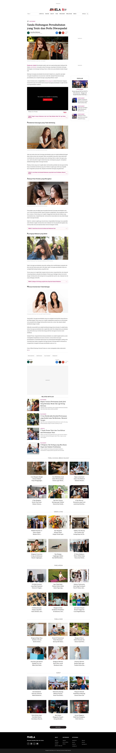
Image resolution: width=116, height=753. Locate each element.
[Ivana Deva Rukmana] (28, 33)
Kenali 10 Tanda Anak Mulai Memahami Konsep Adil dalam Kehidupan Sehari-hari (58, 639)
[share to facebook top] (57, 33)
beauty (52, 13)
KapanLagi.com (84, 744)
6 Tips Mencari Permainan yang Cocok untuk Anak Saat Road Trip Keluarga (79, 502)
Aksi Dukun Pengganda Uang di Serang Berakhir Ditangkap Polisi (58, 717)
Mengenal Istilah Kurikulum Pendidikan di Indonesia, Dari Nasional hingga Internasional (58, 609)
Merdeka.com (74, 746)
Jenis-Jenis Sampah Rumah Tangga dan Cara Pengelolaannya (79, 609)
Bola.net (73, 742)
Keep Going (58, 727)
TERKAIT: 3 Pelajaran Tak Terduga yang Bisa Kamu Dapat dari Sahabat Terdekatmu (44, 281)
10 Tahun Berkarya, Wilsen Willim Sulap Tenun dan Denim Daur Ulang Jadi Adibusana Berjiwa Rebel (79, 555)
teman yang (49, 81)
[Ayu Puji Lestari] (31, 362)
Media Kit (64, 740)
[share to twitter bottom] (60, 362)
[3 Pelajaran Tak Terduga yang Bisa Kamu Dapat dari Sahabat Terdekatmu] (33, 448)
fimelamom (62, 13)
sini (28, 350)
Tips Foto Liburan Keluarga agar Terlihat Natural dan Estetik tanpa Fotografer (58, 502)
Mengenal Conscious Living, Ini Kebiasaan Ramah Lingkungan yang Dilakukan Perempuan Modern (36, 555)
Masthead (56, 742)
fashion (47, 13)
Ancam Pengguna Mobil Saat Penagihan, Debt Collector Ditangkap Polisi (79, 717)
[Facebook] (28, 743)
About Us (56, 740)
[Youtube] (37, 743)
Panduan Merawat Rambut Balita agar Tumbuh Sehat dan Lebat (79, 663)
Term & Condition (65, 742)
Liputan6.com (74, 740)
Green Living (58, 511)
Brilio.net (83, 742)
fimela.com (53, 750)
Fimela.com (74, 744)
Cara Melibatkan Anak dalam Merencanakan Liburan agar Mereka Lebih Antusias (58, 478)
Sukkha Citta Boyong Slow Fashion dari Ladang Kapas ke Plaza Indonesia (79, 532)
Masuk (84, 13)
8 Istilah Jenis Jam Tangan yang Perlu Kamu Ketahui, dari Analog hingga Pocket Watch (36, 609)
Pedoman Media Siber (58, 745)
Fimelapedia (58, 565)
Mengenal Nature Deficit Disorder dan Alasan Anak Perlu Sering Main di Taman (79, 639)
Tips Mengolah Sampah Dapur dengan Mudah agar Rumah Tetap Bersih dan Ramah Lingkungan (58, 532)
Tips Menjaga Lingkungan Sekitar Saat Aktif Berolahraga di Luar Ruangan (58, 555)
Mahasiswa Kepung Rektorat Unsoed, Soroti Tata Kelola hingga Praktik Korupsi (58, 693)
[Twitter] (34, 743)
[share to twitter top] (60, 33)
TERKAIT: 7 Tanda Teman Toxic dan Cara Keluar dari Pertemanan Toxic (42, 228)
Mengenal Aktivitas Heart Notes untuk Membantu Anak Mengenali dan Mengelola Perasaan (58, 663)
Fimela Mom (58, 619)
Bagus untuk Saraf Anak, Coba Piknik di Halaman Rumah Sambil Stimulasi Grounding (79, 478)
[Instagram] (31, 743)
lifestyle (41, 13)
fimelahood (69, 13)
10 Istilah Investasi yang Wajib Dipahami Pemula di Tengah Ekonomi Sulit (36, 586)
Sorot (58, 672)
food (57, 13)
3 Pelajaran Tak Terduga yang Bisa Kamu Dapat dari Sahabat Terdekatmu (53, 446)
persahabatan (33, 67)
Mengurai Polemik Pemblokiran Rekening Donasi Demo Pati (79, 693)
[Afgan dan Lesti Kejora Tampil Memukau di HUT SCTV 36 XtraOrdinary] (74, 108)
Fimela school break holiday (58, 458)
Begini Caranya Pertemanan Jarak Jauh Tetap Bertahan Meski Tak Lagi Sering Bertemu (53, 404)
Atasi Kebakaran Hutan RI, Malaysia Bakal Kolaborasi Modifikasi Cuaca (37, 693)
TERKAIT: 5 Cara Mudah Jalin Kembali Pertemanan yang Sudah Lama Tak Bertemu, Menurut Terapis (46, 173)
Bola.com (83, 740)
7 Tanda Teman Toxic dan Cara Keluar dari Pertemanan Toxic (52, 431)
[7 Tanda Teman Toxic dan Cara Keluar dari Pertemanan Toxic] (33, 433)
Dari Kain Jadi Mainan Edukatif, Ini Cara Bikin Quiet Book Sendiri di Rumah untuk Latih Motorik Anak (37, 663)
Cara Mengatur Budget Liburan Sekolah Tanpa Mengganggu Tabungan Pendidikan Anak (37, 478)
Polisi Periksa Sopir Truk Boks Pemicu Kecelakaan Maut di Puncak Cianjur (36, 717)
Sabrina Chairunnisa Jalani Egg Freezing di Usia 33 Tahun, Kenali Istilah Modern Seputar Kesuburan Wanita (79, 586)
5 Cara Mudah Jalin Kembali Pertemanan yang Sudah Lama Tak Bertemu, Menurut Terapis (53, 418)
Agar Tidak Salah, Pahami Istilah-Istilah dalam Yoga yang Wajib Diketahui (58, 586)
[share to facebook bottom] (57, 362)
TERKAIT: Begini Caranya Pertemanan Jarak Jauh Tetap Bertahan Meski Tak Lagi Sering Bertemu (46, 117)
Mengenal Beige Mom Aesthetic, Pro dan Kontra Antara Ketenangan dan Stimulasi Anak (36, 639)
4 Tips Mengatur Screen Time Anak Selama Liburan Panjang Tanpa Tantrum (36, 502)
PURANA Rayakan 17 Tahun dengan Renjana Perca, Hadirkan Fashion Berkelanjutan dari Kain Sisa (36, 532)
